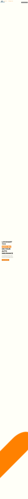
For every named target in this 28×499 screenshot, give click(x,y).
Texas (4, 244)
